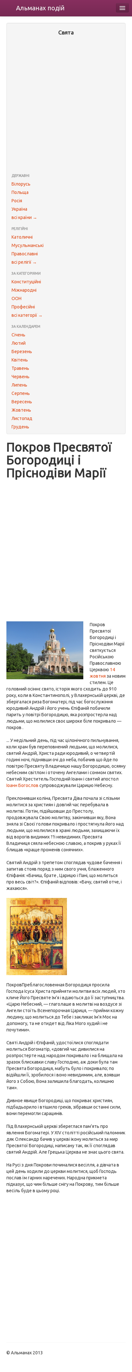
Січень (18, 334)
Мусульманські (28, 245)
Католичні (22, 237)
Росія (17, 200)
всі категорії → (27, 315)
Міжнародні (24, 290)
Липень (19, 385)
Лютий (19, 343)
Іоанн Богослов (22, 785)
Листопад (22, 418)
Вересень (22, 401)
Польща (20, 192)
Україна (19, 209)
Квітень (20, 359)
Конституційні (26, 281)
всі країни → (24, 217)
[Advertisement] (66, 105)
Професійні (23, 306)
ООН (16, 298)
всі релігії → (24, 262)
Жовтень (21, 410)
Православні (25, 253)
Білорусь (21, 184)
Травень (20, 368)
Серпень (21, 393)
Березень (22, 351)
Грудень (20, 426)
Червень (20, 376)
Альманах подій (40, 8)
